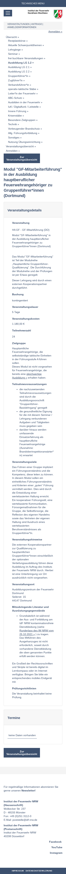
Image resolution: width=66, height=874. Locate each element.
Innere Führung (17, 111)
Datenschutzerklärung (39, 871)
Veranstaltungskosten (26, 318)
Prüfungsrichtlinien (24, 688)
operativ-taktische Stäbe (22, 89)
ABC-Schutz (15, 97)
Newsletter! (28, 790)
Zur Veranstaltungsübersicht (21, 158)
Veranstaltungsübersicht (20, 146)
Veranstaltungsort (23, 584)
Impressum (18, 871)
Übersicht (11, 37)
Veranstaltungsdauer (25, 306)
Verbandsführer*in (18, 84)
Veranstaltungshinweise (27, 539)
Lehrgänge (14, 49)
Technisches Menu (33, 3)
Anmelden (54, 31)
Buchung (18, 294)
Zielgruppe (19, 343)
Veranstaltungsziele (24, 461)
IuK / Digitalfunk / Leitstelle (23, 106)
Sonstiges (13, 137)
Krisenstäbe (15, 115)
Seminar (13, 53)
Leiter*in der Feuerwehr (22, 93)
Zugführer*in (15, 80)
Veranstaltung (21, 222)
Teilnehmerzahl (21, 330)
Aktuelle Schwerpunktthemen (25, 45)
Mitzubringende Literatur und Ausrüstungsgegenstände (30, 608)
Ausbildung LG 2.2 (19, 71)
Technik (12, 124)
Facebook (55, 841)
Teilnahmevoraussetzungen (29, 384)
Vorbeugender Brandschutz (24, 128)
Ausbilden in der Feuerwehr (24, 102)
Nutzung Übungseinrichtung (24, 141)
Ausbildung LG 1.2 (20, 62)
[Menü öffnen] (8, 13)
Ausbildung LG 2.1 (19, 67)
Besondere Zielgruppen (21, 120)
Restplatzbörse (16, 40)
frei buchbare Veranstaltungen (25, 58)
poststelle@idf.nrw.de (24, 819)
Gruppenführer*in (18, 75)
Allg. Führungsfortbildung (22, 133)
